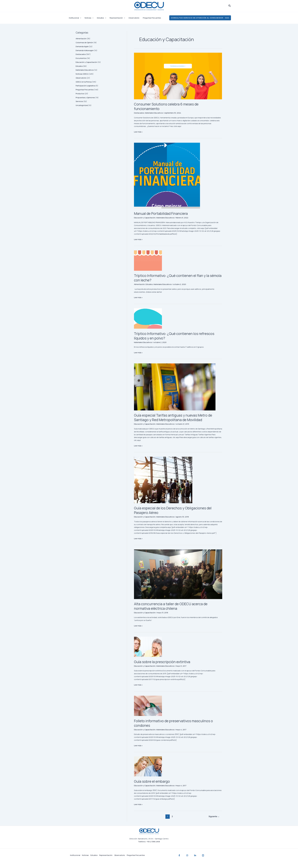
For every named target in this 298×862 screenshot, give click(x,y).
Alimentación (81, 38)
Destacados (81, 54)
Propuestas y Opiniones (85, 97)
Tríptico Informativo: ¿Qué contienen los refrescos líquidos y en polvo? (174, 336)
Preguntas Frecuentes (152, 18)
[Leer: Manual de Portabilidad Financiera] (178, 176)
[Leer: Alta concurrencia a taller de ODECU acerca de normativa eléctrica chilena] (178, 574)
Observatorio (134, 18)
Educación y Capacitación (86, 62)
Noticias (88, 18)
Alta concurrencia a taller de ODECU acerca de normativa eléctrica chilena (170, 606)
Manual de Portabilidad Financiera (161, 213)
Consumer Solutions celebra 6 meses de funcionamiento (166, 106)
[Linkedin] (195, 855)
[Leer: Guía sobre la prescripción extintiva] (178, 647)
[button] (229, 6)
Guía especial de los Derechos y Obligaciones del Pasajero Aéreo (173, 510)
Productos (80, 93)
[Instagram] (187, 855)
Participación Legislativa (85, 85)
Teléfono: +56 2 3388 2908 (149, 841)
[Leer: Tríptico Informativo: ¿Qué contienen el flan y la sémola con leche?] (178, 260)
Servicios (79, 101)
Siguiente (214, 816)
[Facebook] (179, 855)
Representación (116, 18)
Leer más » (138, 131)
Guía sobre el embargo (152, 781)
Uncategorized (82, 105)
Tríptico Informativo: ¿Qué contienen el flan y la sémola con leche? (178, 277)
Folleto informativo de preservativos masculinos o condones (173, 723)
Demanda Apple (82, 46)
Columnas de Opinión (84, 42)
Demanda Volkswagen (85, 50)
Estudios (100, 18)
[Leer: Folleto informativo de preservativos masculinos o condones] (178, 706)
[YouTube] (203, 855)
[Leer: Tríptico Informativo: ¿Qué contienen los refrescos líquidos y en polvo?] (178, 318)
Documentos (81, 58)
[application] (80, 18)
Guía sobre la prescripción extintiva (162, 661)
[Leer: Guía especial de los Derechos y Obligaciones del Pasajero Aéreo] (178, 480)
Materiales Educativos (85, 70)
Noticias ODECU (82, 74)
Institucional (74, 18)
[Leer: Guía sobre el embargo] (178, 766)
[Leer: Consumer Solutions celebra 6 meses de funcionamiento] (178, 76)
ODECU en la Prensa (84, 82)
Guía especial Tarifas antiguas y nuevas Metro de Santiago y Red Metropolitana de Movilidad (173, 417)
